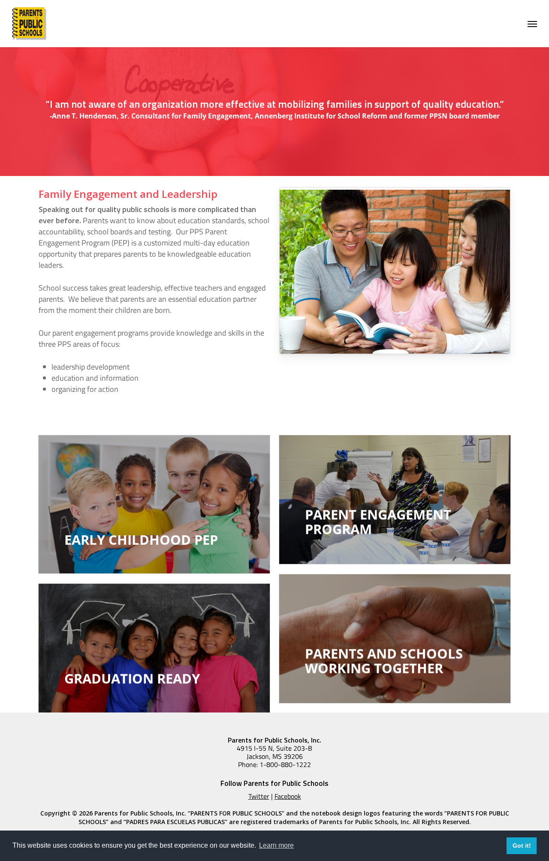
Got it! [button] (522, 845)
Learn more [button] (276, 845)
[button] (532, 23)
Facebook (287, 796)
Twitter (258, 796)
